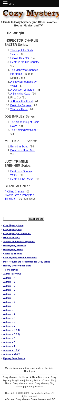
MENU (12, 4)
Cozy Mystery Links (23, 383)
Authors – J (9, 314)
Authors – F (9, 298)
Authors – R (9, 338)
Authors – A (9, 278)
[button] (6, 3)
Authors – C (9, 286)
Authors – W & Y (11, 354)
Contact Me (48, 380)
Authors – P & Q (11, 334)
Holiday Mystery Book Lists (17, 265)
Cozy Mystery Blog (12, 229)
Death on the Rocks (21, 179)
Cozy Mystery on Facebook (17, 233)
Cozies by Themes (12, 253)
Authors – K (9, 318)
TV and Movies (10, 270)
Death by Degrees (20, 105)
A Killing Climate (14, 191)
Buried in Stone (19, 146)
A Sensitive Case (20, 93)
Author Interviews (12, 274)
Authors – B (9, 282)
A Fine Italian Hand (21, 101)
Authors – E (9, 294)
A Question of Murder (22, 89)
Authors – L (9, 322)
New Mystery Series (13, 249)
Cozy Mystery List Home (15, 377)
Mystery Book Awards (14, 358)
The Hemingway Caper (23, 130)
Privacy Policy (33, 380)
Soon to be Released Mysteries (19, 241)
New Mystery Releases (14, 245)
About (8, 383)
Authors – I (8, 310)
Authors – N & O (11, 330)
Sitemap (38, 386)
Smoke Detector (19, 58)
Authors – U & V (11, 350)
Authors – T (9, 346)
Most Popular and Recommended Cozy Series (26, 262)
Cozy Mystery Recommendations (20, 257)
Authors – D (9, 290)
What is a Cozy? (11, 237)
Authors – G (9, 302)
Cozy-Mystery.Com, (41, 393)
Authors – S (9, 342)
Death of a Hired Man (22, 150)
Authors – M (9, 326)
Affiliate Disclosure (39, 377)
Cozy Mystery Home (13, 225)
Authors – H (9, 306)
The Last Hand (19, 109)
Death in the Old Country (24, 62)
